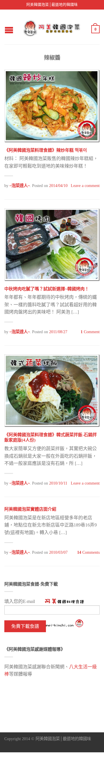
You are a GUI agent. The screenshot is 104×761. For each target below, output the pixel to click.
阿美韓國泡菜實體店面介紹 (30, 509)
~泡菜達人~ (20, 185)
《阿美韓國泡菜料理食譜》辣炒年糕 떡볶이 (45, 150)
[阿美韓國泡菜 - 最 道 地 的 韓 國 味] (52, 26)
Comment (90, 331)
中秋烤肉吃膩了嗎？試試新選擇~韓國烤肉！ (46, 289)
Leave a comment (85, 185)
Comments (88, 552)
